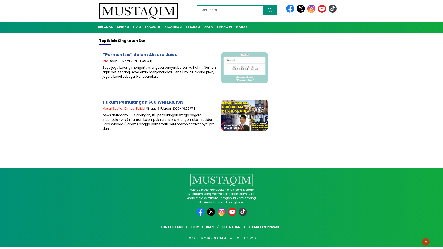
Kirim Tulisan (202, 227)
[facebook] (291, 11)
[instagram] (312, 11)
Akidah (123, 27)
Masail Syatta (112, 108)
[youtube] (323, 11)
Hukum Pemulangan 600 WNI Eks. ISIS (143, 102)
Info (105, 61)
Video (208, 27)
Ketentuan (231, 227)
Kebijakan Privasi (263, 227)
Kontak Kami (171, 227)
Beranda (105, 27)
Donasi (242, 27)
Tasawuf (152, 27)
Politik (140, 108)
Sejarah (192, 27)
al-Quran (173, 27)
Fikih (137, 27)
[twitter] (301, 11)
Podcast (224, 27)
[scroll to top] (426, 242)
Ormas (129, 108)
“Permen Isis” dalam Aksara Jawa (140, 54)
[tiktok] (333, 11)
